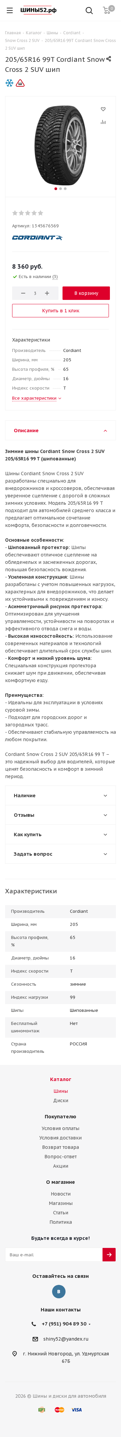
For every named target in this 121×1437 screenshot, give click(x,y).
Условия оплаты (60, 1128)
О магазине (60, 1182)
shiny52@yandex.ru (66, 1339)
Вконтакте (59, 1291)
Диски (60, 1100)
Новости (61, 1194)
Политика (60, 1222)
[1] (15, 213)
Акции (60, 1166)
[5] (41, 213)
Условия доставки (60, 1138)
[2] (21, 213)
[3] (28, 213)
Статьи (60, 1213)
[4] (34, 213)
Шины (60, 1091)
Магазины (61, 1203)
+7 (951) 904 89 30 (64, 1323)
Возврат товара (60, 1147)
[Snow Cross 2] (60, 145)
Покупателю (60, 1116)
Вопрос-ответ (60, 1157)
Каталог (60, 1079)
